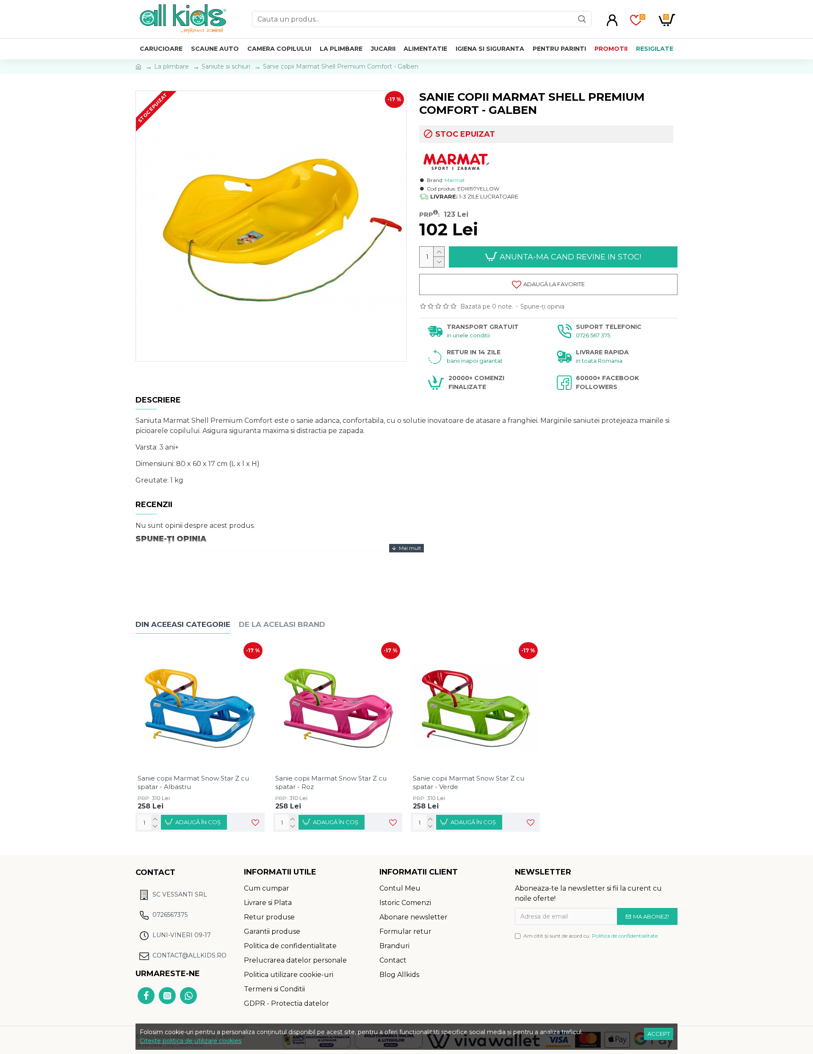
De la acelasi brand (282, 624)
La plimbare (171, 66)
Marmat (455, 180)
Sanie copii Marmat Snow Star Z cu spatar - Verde (468, 782)
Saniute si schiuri (226, 66)
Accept (658, 1033)
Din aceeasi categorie (183, 624)
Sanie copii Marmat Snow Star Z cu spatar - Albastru (193, 782)
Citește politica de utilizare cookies (190, 1041)
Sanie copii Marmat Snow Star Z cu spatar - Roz (331, 782)
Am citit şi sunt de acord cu (590, 936)
